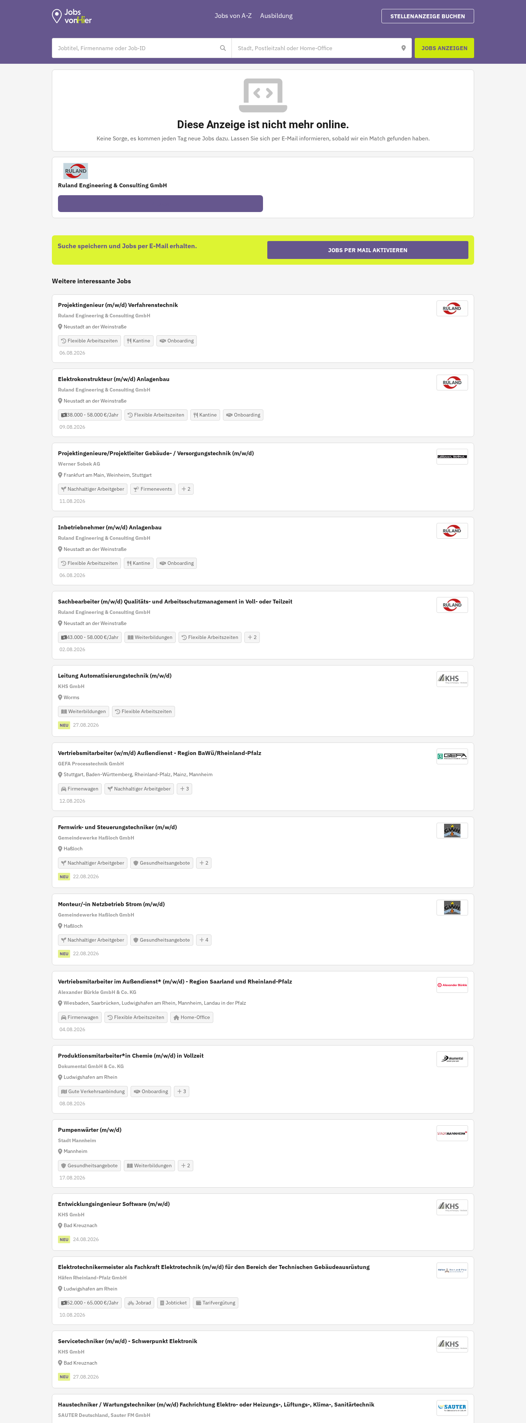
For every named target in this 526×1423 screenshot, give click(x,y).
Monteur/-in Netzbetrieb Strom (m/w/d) (111, 904)
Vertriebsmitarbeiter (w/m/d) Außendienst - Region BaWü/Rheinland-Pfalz (159, 752)
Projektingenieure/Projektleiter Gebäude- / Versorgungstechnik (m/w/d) (156, 453)
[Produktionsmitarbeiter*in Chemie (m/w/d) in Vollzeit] (263, 1079)
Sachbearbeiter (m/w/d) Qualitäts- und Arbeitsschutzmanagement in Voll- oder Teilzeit (175, 601)
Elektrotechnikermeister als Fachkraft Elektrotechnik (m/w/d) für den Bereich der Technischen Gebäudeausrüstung (214, 1266)
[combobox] (134, 48)
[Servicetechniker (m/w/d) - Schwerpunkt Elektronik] (263, 1359)
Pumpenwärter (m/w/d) (89, 1129)
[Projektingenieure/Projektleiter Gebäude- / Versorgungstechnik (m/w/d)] (263, 477)
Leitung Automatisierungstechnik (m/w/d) (114, 675)
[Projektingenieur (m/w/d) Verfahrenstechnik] (263, 328)
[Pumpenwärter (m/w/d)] (263, 1153)
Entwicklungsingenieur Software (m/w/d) (114, 1203)
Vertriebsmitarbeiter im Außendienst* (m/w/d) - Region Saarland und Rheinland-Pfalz (175, 981)
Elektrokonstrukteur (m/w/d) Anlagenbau (114, 379)
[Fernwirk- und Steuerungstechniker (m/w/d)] (263, 852)
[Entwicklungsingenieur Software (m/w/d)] (263, 1222)
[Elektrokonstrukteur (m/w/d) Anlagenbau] (263, 403)
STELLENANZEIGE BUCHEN (427, 16)
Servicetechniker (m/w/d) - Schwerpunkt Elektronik (127, 1341)
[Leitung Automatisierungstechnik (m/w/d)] (263, 700)
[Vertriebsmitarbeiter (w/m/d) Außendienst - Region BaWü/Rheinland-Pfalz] (263, 777)
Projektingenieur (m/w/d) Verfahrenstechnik (118, 304)
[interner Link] (72, 16)
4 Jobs (160, 203)
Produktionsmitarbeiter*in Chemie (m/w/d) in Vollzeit (131, 1055)
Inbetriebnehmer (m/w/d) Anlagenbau (110, 527)
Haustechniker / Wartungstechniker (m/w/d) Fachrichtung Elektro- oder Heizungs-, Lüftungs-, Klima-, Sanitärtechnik (216, 1404)
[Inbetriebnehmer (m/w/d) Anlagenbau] (263, 551)
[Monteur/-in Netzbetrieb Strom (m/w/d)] (263, 929)
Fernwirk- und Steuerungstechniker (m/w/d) (117, 827)
